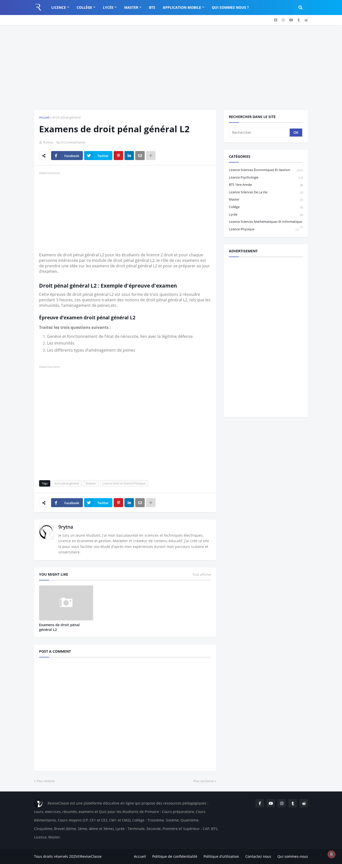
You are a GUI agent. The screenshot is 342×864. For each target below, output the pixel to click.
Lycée (266, 214)
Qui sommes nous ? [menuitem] (230, 7)
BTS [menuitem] (152, 7)
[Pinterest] (118, 155)
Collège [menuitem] (84, 7)
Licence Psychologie (266, 177)
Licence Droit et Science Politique (124, 483)
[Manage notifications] (331, 854)
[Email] (140, 155)
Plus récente (46, 781)
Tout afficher (201, 574)
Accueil (44, 117)
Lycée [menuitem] (108, 7)
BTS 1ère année (266, 184)
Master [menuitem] (131, 7)
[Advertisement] (171, 68)
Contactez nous (258, 856)
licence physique (264, 229)
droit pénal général (66, 117)
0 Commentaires (73, 142)
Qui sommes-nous (292, 856)
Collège (266, 207)
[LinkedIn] (129, 155)
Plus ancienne (203, 781)
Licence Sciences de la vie (266, 192)
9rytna (65, 527)
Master (266, 199)
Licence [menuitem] (58, 7)
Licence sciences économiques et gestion (266, 170)
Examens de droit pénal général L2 (59, 627)
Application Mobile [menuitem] (182, 7)
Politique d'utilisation (221, 856)
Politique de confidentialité (174, 856)
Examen (91, 483)
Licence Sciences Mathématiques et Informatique (266, 222)
